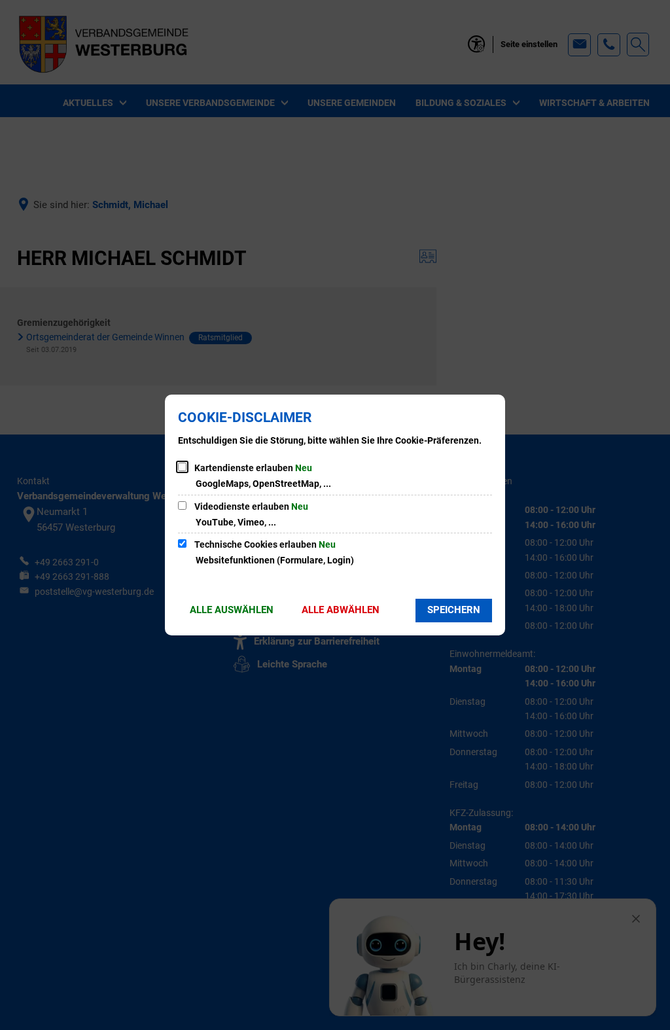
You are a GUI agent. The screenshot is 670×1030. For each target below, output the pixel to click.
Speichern (453, 610)
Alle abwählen (340, 610)
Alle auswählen (231, 610)
